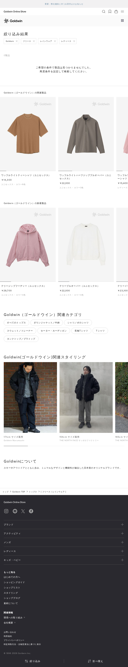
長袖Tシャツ (81, 330)
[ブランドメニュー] (122, 21)
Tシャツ (100, 330)
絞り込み (35, 661)
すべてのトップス (16, 322)
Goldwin (10, 41)
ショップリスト (12, 587)
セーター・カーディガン (54, 330)
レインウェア (46, 41)
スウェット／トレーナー (20, 330)
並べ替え (97, 661)
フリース (27, 41)
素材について (11, 603)
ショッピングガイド (14, 582)
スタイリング (11, 592)
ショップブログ (12, 597)
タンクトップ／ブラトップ (21, 338)
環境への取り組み (13, 617)
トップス (33, 491)
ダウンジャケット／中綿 (47, 322)
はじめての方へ (12, 576)
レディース (66, 41)
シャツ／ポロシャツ (78, 322)
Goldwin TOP (18, 491)
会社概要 (8, 622)
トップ (5, 491)
